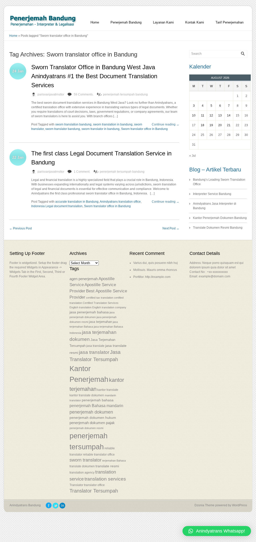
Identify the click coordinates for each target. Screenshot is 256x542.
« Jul (192, 155)
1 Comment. (82, 171)
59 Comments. (84, 94)
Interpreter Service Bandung (212, 194)
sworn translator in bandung (101, 129)
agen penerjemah (84, 279)
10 (194, 115)
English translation (81, 307)
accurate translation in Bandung (76, 201)
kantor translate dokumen (87, 395)
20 (220, 125)
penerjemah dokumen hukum (93, 418)
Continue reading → (165, 124)
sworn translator (86, 460)
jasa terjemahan (100, 322)
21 (228, 125)
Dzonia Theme (204, 505)
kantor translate (107, 389)
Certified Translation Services (100, 302)
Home (94, 22)
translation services (105, 479)
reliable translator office (99, 454)
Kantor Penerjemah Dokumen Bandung (220, 218)
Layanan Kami (163, 22)
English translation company (109, 307)
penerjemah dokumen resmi (86, 428)
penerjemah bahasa (98, 400)
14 (228, 115)
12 (211, 115)
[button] (216, 531)
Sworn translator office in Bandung (144, 129)
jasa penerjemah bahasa (89, 312)
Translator (76, 485)
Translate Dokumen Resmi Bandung (217, 227)
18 (202, 125)
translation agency (82, 472)
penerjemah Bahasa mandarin (96, 406)
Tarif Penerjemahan (230, 22)
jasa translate (95, 346)
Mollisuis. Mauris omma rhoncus (155, 270)
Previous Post (20, 228)
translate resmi (107, 466)
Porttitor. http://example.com (151, 277)
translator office (94, 485)
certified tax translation (99, 297)
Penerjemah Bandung (126, 22)
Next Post (170, 228)
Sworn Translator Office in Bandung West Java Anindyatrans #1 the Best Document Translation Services (94, 76)
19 (211, 125)
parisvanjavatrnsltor (51, 94)
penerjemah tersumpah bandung (125, 94)
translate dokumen (82, 466)
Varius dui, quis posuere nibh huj (155, 263)
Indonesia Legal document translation (56, 206)
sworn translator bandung (62, 129)
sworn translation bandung (73, 124)
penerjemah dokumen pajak (92, 423)
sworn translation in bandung (112, 124)
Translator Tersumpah (94, 491)
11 (202, 115)
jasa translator (94, 352)
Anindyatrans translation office (120, 201)
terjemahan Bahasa (114, 460)
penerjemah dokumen (91, 412)
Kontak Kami (194, 22)
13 (220, 115)
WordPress (239, 505)
